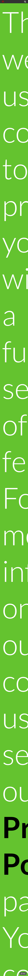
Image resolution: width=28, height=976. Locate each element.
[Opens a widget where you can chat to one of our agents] (23, 973)
